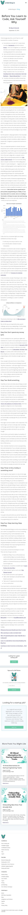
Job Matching (4, 884)
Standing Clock (7, 74)
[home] (7, 3)
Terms (2, 903)
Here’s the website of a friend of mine (11, 403)
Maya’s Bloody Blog (15, 76)
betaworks (11, 45)
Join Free (14, 661)
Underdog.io (14, 9)
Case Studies (4, 878)
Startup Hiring (4, 874)
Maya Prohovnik (15, 28)
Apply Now (14, 727)
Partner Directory (5, 849)
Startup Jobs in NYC (5, 862)
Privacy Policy (4, 905)
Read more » (6, 783)
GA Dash (22, 349)
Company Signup (5, 876)
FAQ (2, 851)
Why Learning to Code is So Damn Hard (11, 633)
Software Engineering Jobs (7, 866)
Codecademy (16, 349)
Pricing (2, 882)
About (2, 893)
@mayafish (3, 617)
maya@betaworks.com (20, 617)
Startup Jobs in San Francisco (7, 864)
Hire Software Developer (6, 886)
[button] (26, 3)
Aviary (5, 47)
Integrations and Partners (7, 899)
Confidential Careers (5, 847)
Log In (2, 853)
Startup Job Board (5, 868)
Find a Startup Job (5, 843)
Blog (2, 897)
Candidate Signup (5, 845)
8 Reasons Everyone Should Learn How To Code (13, 630)
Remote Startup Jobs (6, 860)
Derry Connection (16, 74)
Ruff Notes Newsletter (6, 895)
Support (3, 901)
